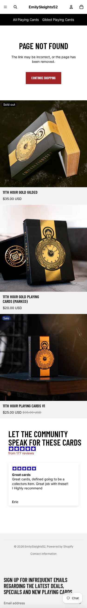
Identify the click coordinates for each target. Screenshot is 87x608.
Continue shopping (43, 78)
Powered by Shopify (60, 546)
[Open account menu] (71, 7)
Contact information (43, 553)
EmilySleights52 (35, 546)
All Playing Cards (26, 20)
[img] (45, 448)
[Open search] (15, 7)
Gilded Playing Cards (58, 20)
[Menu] (5, 7)
